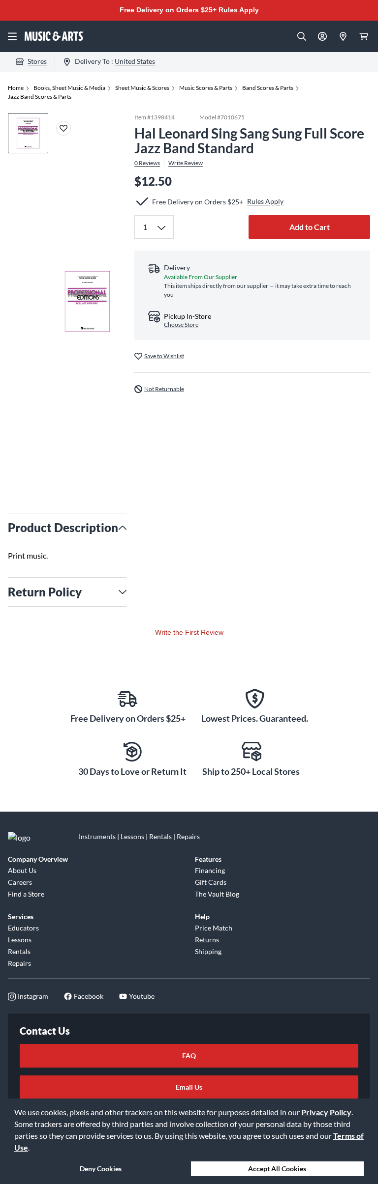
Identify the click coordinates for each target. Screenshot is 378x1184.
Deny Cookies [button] (101, 1168)
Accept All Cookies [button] (277, 1168)
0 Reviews (147, 163)
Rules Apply (239, 10)
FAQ (189, 1055)
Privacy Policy (326, 1112)
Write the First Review (189, 632)
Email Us (189, 1087)
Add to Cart (309, 226)
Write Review (185, 163)
